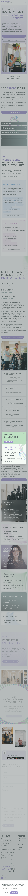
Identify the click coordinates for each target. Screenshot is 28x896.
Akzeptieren (14, 892)
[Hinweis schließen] (24, 434)
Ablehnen (5, 892)
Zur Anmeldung (8, 441)
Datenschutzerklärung (6, 889)
